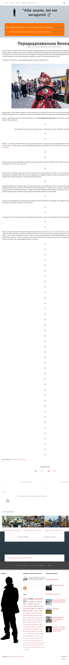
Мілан (30, 626)
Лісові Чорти (31, 3)
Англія (37, 613)
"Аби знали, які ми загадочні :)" (39, 12)
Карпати (25, 624)
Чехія (38, 611)
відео (39, 633)
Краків (32, 624)
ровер (41, 647)
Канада (41, 617)
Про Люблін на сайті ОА (52, 594)
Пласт (35, 601)
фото (59, 47)
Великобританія (28, 606)
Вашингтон (27, 640)
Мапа (23, 3)
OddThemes (64, 659)
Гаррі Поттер (30, 642)
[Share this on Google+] (42, 471)
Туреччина (40, 615)
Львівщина (42, 642)
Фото (12, 3)
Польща (34, 604)
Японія (25, 613)
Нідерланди (33, 645)
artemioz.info (58, 27)
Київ (28, 601)
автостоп (25, 633)
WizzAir (38, 606)
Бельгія (40, 636)
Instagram (43, 565)
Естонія (37, 622)
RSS (50, 565)
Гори (27, 604)
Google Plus (34, 565)
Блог (7, 3)
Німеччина (32, 615)
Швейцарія (28, 617)
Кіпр (26, 620)
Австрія (34, 636)
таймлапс (25, 649)
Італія (49, 47)
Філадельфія (28, 631)
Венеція (45, 47)
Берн (24, 638)
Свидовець (29, 647)
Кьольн (38, 624)
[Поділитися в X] (35, 471)
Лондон (27, 611)
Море (33, 611)
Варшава (35, 638)
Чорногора (37, 631)
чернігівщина (27, 636)
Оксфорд (39, 645)
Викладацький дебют (52, 579)
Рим (24, 647)
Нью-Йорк (37, 626)
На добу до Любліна (58, 585)
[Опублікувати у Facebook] (55, 471)
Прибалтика (32, 629)
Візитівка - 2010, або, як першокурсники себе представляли (59, 629)
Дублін (25, 615)
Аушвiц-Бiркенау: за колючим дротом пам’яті (58, 619)
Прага (24, 629)
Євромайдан (27, 608)
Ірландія (31, 613)
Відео (18, 3)
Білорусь (41, 620)
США (41, 601)
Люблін (26, 645)
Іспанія (36, 608)
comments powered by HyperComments (19, 558)
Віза (32, 622)
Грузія (35, 617)
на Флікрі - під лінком (18, 459)
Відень (27, 622)
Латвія (25, 626)
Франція (36, 647)
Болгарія (29, 638)
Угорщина (40, 629)
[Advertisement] (35, 548)
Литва (36, 642)
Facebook (18, 565)
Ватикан (41, 638)
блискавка (33, 633)
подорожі (54, 47)
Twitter (26, 565)
